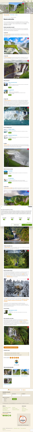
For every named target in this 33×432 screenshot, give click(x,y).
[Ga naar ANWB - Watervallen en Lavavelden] (6, 312)
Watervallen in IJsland (16, 375)
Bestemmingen (12, 14)
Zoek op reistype (14, 408)
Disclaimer (4, 429)
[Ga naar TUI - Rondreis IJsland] (6, 180)
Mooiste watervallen (6, 14)
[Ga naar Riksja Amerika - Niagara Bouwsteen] (6, 137)
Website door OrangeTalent (7, 430)
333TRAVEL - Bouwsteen (11, 129)
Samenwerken (24, 408)
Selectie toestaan (16, 224)
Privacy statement (23, 428)
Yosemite (21, 321)
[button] (7, 8)
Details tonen (29, 222)
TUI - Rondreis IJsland (11, 178)
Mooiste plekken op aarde (6, 407)
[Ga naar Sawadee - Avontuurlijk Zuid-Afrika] (6, 84)
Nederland (5, 398)
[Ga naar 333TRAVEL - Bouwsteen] (6, 131)
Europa (5, 399)
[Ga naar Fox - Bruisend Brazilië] (6, 92)
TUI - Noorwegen (10, 170)
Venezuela (25, 319)
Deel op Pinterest (28, 38)
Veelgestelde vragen (17, 428)
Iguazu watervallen (24, 375)
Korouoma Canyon (10, 276)
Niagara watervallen (8, 100)
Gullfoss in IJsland (6, 144)
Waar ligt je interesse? (6, 397)
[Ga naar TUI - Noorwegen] (6, 172)
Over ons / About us (25, 409)
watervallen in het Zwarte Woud (16, 300)
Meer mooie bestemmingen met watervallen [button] (11, 347)
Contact (23, 407)
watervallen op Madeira (7, 300)
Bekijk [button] (10, 87)
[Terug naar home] (2, 1)
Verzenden (14, 399)
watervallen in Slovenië (25, 299)
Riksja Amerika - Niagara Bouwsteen (12, 135)
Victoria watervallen (8, 57)
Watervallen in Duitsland (8, 375)
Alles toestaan (27, 224)
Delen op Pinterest (23, 3)
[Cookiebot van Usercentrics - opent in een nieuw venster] (28, 206)
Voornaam (4, 393)
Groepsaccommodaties (15, 409)
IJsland (23, 273)
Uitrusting (13, 407)
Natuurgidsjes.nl (5, 409)
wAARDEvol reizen (5, 408)
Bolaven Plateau (7, 247)
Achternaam (14, 393)
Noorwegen (8, 275)
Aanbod (16, 14)
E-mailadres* (23, 393)
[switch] (12, 219)
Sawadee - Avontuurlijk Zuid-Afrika (12, 82)
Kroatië (6, 298)
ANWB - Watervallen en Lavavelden (12, 310)
